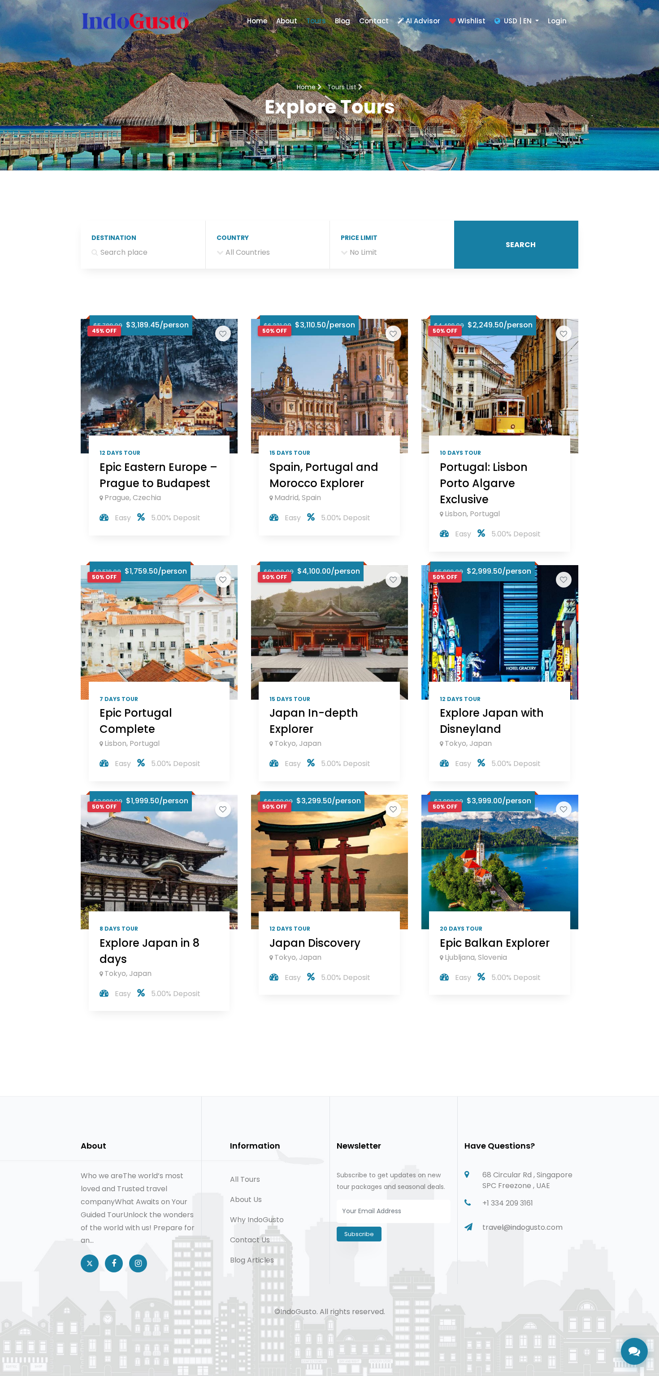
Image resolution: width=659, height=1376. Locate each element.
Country (233, 237)
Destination (113, 237)
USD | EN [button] (517, 21)
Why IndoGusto (257, 1220)
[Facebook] (114, 1263)
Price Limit (359, 237)
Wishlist (472, 21)
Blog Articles (252, 1260)
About (286, 21)
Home (257, 21)
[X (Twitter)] (90, 1263)
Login (557, 21)
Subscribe (359, 1234)
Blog (342, 21)
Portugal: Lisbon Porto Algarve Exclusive (484, 483)
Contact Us (250, 1240)
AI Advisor (423, 21)
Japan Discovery (314, 943)
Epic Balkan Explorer (495, 943)
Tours (316, 21)
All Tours (245, 1179)
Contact (374, 21)
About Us (246, 1199)
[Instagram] (138, 1263)
